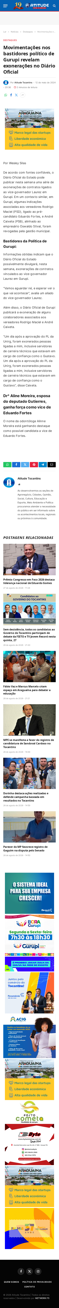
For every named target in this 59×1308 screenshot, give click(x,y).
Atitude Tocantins (23, 82)
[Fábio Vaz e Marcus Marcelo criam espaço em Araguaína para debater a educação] (29, 666)
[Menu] (5, 6)
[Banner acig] (29, 1057)
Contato (29, 1286)
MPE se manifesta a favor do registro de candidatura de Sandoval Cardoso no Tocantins (28, 743)
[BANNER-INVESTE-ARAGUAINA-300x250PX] (29, 148)
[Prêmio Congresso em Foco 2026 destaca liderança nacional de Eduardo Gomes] (29, 559)
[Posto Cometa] (29, 1122)
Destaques (10, 40)
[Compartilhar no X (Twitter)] (16, 95)
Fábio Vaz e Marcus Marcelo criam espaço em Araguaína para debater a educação (27, 690)
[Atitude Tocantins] (31, 6)
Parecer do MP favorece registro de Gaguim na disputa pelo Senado (25, 848)
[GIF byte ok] (29, 1164)
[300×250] (29, 1248)
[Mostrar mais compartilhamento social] (22, 95)
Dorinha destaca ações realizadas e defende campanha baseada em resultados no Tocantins (25, 796)
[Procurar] (54, 6)
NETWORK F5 (42, 1298)
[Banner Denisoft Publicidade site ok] (29, 913)
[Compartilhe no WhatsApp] (5, 95)
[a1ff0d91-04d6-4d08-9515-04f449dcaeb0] (29, 1012)
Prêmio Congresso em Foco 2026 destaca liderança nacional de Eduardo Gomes (29, 581)
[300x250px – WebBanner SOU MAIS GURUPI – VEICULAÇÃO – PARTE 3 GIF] (29, 955)
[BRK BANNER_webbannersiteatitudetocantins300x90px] (29, 970)
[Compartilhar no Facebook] (11, 95)
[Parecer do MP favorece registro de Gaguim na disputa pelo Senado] (29, 827)
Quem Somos (11, 1282)
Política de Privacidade (37, 1282)
